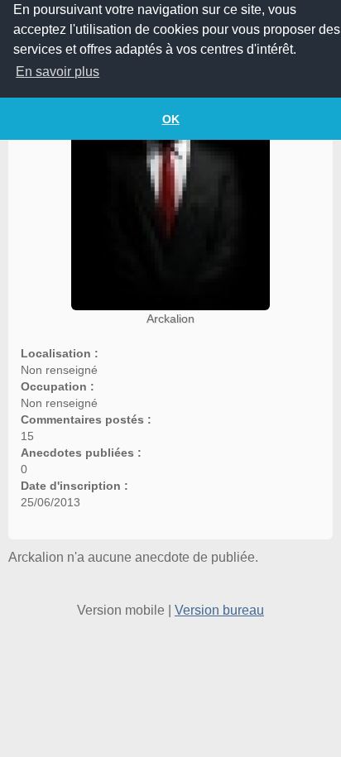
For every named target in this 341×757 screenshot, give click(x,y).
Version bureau (219, 610)
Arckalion (170, 318)
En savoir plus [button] (57, 72)
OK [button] (171, 119)
